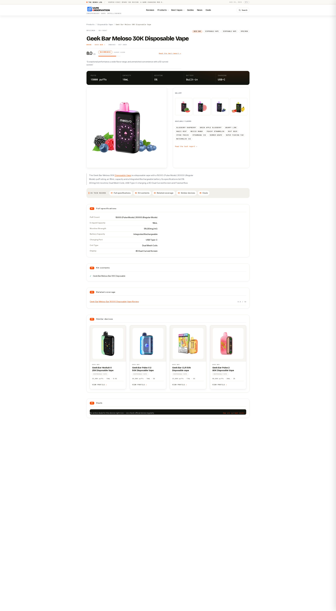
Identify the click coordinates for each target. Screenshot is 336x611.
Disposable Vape (105, 24)
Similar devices (186, 193)
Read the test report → (170, 53)
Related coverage (163, 193)
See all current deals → (234, 413)
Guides (190, 10)
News (199, 10)
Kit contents (142, 193)
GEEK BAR (95, 364)
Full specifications (121, 193)
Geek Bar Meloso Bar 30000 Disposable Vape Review (114, 301)
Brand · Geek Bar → (95, 45)
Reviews (150, 10)
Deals (208, 10)
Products (162, 10)
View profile (99, 385)
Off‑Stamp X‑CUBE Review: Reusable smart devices (132, 2)
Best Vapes (176, 10)
